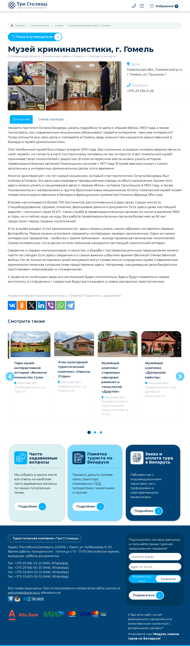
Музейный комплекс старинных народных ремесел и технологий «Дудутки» (68, 377)
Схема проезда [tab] (51, 119)
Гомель (79, 56)
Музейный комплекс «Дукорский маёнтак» (111, 370)
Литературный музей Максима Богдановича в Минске (158, 370)
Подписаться (144, 595)
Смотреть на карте (102, 56)
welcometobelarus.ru (24, 592)
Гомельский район (57, 56)
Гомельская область (25, 56)
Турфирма (168, 579)
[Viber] (50, 305)
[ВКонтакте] (12, 305)
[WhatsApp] (60, 305)
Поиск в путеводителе (34, 37)
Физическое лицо (141, 579)
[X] (31, 305)
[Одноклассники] (21, 305)
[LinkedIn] (41, 305)
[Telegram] (70, 305)
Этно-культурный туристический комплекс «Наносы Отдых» (30, 369)
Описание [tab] (21, 119)
